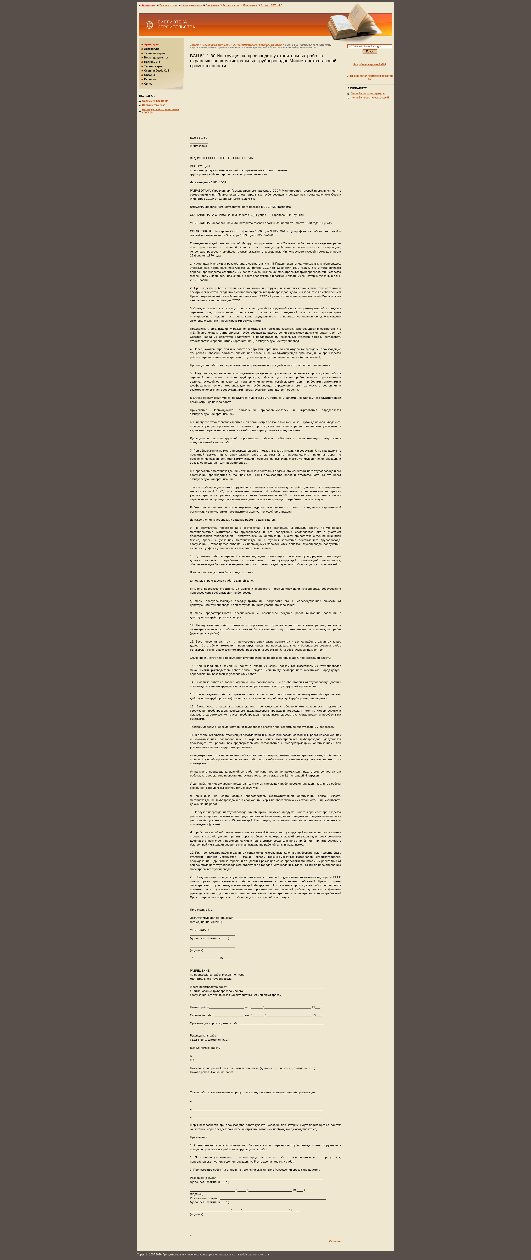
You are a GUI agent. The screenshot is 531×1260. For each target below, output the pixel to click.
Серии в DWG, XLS (271, 5)
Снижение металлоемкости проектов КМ (370, 77)
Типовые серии (168, 5)
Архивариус (148, 5)
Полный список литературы (368, 93)
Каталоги (150, 79)
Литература (212, 5)
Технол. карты (231, 5)
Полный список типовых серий (370, 97)
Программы (250, 5)
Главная (194, 45)
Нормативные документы (216, 45)
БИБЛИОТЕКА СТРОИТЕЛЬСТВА (176, 24)
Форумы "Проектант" (155, 101)
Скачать (335, 1241)
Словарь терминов (153, 105)
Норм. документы (191, 5)
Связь (148, 83)
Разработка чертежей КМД (369, 64)
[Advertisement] (265, 104)
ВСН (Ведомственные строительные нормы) (258, 45)
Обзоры (149, 75)
